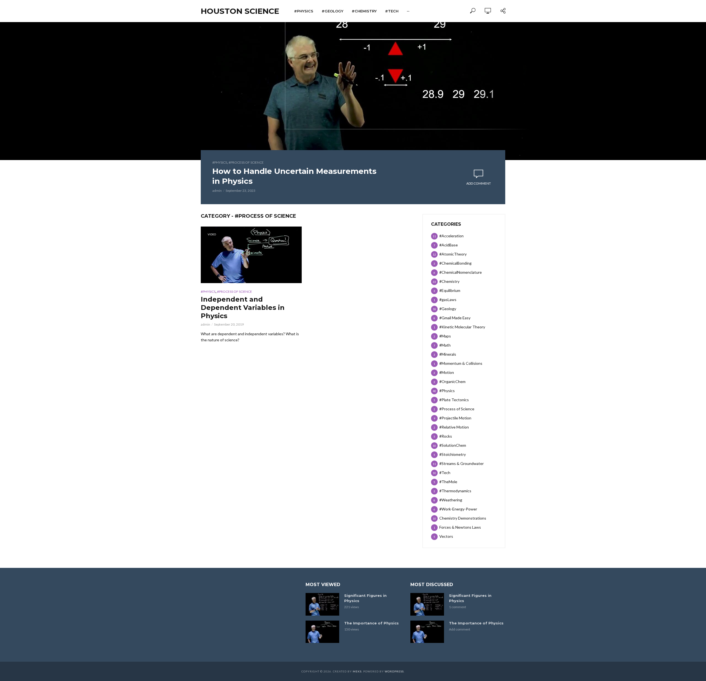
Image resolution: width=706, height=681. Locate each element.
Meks (357, 671)
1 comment (457, 607)
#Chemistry (364, 11)
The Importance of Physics (371, 623)
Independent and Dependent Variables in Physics (243, 307)
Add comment (478, 183)
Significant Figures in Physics (365, 598)
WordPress (394, 671)
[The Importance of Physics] (322, 632)
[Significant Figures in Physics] (322, 604)
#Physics (303, 11)
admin (217, 190)
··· (408, 11)
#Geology (332, 11)
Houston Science (240, 11)
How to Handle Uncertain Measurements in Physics (294, 176)
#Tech (392, 11)
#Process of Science (246, 162)
